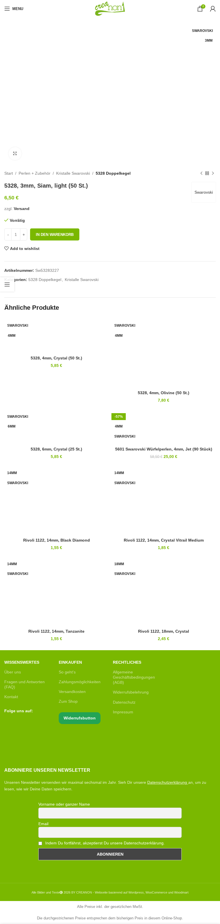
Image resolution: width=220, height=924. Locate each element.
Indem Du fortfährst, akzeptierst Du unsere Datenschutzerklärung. (104, 843)
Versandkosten (72, 691)
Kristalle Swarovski (73, 173)
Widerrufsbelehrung (131, 692)
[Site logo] (110, 8)
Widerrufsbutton (80, 718)
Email (43, 823)
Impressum (123, 712)
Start (8, 173)
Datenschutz (124, 702)
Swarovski (204, 192)
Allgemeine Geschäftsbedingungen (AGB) (134, 677)
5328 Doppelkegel (113, 173)
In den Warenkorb (55, 234)
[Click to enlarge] (15, 153)
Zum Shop (68, 701)
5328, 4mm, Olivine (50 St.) (163, 392)
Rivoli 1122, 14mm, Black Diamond (56, 540)
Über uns (12, 672)
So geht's (67, 672)
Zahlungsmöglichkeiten (80, 681)
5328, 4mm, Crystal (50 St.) (56, 358)
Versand (22, 208)
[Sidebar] (7, 284)
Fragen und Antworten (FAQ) (24, 684)
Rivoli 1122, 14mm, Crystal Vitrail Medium (164, 540)
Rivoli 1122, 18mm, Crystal (163, 631)
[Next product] (213, 173)
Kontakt (11, 696)
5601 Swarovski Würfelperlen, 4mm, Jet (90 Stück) (163, 449)
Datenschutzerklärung (167, 782)
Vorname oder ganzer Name (64, 804)
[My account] (213, 8)
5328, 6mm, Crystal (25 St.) (56, 449)
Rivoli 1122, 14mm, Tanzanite (56, 631)
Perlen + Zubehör (34, 173)
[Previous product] (201, 173)
